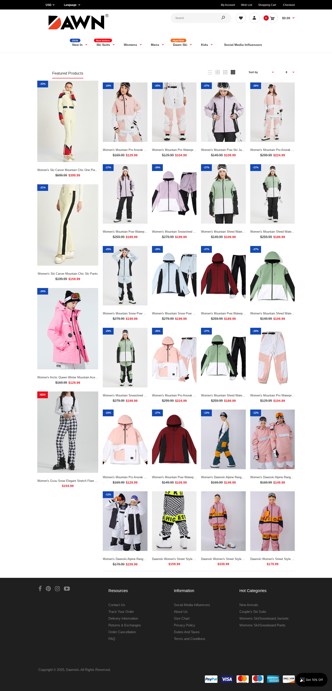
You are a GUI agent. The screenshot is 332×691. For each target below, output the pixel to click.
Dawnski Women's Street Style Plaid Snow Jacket (283, 559)
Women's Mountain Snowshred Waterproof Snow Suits (187, 231)
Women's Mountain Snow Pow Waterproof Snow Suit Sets (141, 313)
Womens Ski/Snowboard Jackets (264, 618)
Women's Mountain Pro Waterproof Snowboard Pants (186, 150)
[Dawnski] (78, 30)
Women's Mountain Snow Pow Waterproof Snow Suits (187, 313)
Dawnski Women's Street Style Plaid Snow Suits (233, 559)
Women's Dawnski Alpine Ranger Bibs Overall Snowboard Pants (243, 477)
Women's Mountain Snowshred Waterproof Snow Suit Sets (141, 395)
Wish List (246, 5)
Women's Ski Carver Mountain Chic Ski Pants (68, 273)
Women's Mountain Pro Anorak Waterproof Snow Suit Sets (288, 150)
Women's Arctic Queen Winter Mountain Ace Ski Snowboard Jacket (81, 377)
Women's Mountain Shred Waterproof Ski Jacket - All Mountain (242, 231)
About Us (181, 612)
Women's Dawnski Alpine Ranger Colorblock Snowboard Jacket (144, 559)
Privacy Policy (184, 625)
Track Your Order (121, 612)
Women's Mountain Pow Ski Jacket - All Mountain (233, 150)
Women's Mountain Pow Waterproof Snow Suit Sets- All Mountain (145, 231)
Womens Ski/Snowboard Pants (262, 625)
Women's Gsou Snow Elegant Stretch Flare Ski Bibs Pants (76, 481)
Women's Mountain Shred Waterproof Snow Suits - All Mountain (242, 395)
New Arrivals (248, 605)
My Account (228, 5)
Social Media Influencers (192, 605)
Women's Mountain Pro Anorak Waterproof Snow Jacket (139, 477)
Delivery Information (123, 618)
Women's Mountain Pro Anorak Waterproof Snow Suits (187, 395)
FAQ (111, 639)
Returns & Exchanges (124, 625)
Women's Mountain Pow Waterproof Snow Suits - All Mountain (241, 313)
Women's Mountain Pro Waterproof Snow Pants (281, 395)
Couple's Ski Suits (252, 612)
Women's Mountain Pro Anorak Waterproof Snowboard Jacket (143, 150)
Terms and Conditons (189, 639)
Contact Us (116, 605)
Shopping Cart (267, 5)
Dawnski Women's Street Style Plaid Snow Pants (184, 559)
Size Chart (181, 618)
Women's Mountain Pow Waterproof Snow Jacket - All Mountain (193, 477)
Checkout (289, 5)
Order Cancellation (122, 632)
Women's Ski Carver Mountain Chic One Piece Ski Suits (74, 170)
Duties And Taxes (187, 632)
